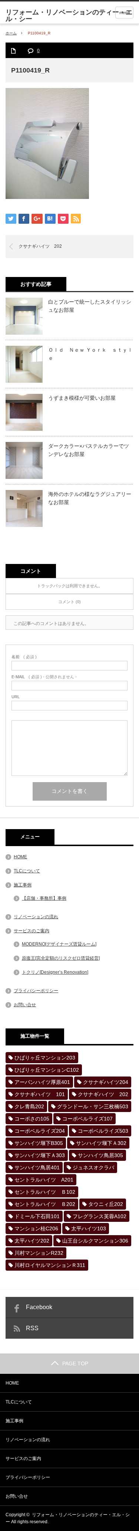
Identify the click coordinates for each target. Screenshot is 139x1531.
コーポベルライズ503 (103, 1131)
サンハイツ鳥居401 (37, 1167)
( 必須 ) (24, 657)
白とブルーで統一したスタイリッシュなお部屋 (89, 306)
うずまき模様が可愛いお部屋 (82, 398)
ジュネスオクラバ (93, 1167)
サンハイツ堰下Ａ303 (39, 1155)
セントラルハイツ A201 (43, 1180)
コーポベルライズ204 (39, 1131)
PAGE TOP (75, 1363)
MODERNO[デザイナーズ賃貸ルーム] (59, 944)
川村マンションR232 (38, 1253)
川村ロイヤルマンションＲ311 (49, 1265)
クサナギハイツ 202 (40, 246)
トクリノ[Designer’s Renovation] (55, 972)
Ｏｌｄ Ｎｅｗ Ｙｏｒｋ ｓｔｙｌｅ (90, 354)
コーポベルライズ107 (87, 1119)
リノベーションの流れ (36, 916)
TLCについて (27, 870)
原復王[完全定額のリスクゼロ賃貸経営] (61, 958)
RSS (32, 1328)
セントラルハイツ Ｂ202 (44, 1204)
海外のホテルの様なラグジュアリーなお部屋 (89, 498)
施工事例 (23, 885)
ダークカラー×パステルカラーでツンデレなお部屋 (88, 450)
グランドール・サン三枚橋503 (92, 1106)
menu (124, 12)
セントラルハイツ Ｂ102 (44, 1192)
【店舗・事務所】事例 (44, 898)
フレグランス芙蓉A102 (99, 1216)
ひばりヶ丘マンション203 (44, 1058)
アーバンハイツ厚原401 (42, 1082)
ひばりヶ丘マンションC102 (46, 1070)
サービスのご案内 (31, 930)
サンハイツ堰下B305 (38, 1143)
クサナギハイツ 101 (39, 1094)
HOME (20, 856)
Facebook (39, 1307)
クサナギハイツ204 (105, 1082)
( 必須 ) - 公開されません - (44, 677)
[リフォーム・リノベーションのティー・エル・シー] (72, 15)
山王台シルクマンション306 (95, 1241)
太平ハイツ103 (88, 1228)
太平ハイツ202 (31, 1241)
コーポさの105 (31, 1119)
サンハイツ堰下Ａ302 (101, 1143)
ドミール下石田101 (37, 1216)
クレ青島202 (29, 1106)
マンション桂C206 (36, 1228)
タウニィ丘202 (105, 1204)
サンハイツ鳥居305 (100, 1155)
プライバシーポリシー (36, 990)
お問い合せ (25, 1004)
